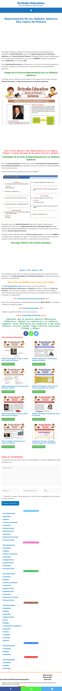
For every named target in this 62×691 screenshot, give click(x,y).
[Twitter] (36, 333)
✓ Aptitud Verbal (8, 528)
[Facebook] (25, 333)
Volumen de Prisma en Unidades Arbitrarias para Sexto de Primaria (44, 442)
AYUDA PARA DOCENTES (31, 315)
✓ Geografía (6, 629)
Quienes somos (47, 675)
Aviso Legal (47, 679)
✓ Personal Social (8, 540)
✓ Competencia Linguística (11, 626)
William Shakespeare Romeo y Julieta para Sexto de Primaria (15, 414)
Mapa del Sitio (47, 677)
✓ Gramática (6, 534)
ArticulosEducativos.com (13, 286)
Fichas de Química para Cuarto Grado (31, 299)
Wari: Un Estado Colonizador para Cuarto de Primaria (13, 442)
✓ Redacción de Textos (10, 537)
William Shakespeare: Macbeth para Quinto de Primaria (44, 359)
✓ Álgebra (5, 519)
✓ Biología (5, 623)
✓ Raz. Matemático (8, 513)
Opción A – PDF (24, 270)
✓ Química (5, 640)
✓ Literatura (6, 637)
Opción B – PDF (37, 270)
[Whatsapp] (31, 333)
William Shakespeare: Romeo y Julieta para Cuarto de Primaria (15, 359)
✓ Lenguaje (6, 635)
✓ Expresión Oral (8, 531)
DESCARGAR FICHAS (8, 364)
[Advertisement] (31, 38)
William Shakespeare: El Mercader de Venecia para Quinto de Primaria (45, 387)
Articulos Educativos (31, 3)
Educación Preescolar (31, 308)
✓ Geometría (6, 525)
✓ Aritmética (6, 516)
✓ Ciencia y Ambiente (9, 522)
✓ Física (5, 620)
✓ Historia (5, 632)
